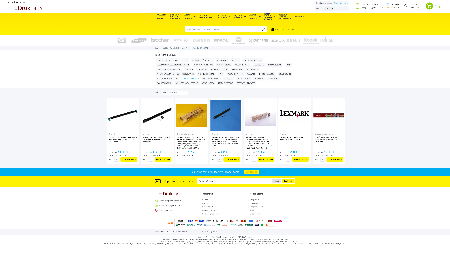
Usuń (277, 181)
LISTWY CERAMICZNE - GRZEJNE (169, 69)
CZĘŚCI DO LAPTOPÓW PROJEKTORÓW (285, 16)
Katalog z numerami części (285, 29)
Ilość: (110, 159)
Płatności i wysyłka (209, 210)
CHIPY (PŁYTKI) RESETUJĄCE (168, 60)
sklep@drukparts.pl (374, 4)
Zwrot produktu (255, 214)
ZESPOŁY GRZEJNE (225, 83)
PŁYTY (220, 74)
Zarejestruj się (414, 7)
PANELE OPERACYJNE (219, 69)
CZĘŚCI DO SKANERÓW (238, 16)
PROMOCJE (299, 17)
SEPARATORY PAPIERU (211, 79)
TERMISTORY (259, 79)
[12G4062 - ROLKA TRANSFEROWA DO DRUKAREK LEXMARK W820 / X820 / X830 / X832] (122, 115)
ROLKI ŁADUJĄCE (285, 74)
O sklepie (205, 203)
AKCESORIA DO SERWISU (161, 16)
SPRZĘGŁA (228, 79)
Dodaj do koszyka (129, 159)
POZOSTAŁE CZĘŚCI (266, 74)
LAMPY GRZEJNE (274, 65)
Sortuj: (157, 93)
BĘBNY (185, 60)
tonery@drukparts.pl (375, 8)
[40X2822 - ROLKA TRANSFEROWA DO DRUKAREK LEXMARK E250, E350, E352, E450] (157, 115)
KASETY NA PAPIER (242, 65)
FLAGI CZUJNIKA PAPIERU (252, 60)
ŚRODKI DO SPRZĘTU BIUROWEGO (175, 16)
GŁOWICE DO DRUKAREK (253, 16)
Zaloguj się (413, 4)
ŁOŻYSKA (189, 69)
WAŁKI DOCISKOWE (164, 83)
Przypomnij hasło (256, 207)
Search (264, 29)
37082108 (395, 8)
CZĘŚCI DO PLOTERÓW (222, 16)
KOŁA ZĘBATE (259, 65)
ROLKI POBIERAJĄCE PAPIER (167, 79)
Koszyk (252, 210)
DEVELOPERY (222, 60)
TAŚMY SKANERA (243, 79)
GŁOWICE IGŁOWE (224, 65)
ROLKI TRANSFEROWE (199, 48)
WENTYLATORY (208, 83)
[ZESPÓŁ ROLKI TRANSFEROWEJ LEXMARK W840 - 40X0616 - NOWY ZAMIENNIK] (328, 115)
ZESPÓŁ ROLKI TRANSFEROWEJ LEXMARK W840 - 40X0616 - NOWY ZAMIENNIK (328, 139)
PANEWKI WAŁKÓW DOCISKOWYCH (245, 69)
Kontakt (205, 200)
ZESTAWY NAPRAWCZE (246, 83)
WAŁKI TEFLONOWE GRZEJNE (187, 83)
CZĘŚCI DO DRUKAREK (171, 48)
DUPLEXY (235, 60)
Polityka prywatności (210, 214)
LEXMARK (185, 48)
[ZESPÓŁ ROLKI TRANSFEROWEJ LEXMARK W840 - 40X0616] (294, 115)
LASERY (288, 65)
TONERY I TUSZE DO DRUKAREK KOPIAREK (268, 16)
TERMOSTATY (274, 79)
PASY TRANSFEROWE (206, 74)
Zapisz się (288, 181)
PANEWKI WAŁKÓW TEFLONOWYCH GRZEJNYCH (175, 74)
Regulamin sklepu (208, 207)
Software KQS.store (209, 232)
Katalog (157, 48)
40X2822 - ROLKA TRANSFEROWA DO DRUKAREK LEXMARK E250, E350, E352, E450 (157, 139)
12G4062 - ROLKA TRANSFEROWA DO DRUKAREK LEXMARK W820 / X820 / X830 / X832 (123, 139)
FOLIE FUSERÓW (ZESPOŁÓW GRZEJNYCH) (173, 65)
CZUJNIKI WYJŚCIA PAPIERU (202, 60)
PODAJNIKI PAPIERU (235, 74)
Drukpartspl (395, 4)
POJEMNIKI (251, 74)
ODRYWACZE (202, 69)
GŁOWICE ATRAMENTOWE (203, 65)
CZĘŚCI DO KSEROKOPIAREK (205, 16)
